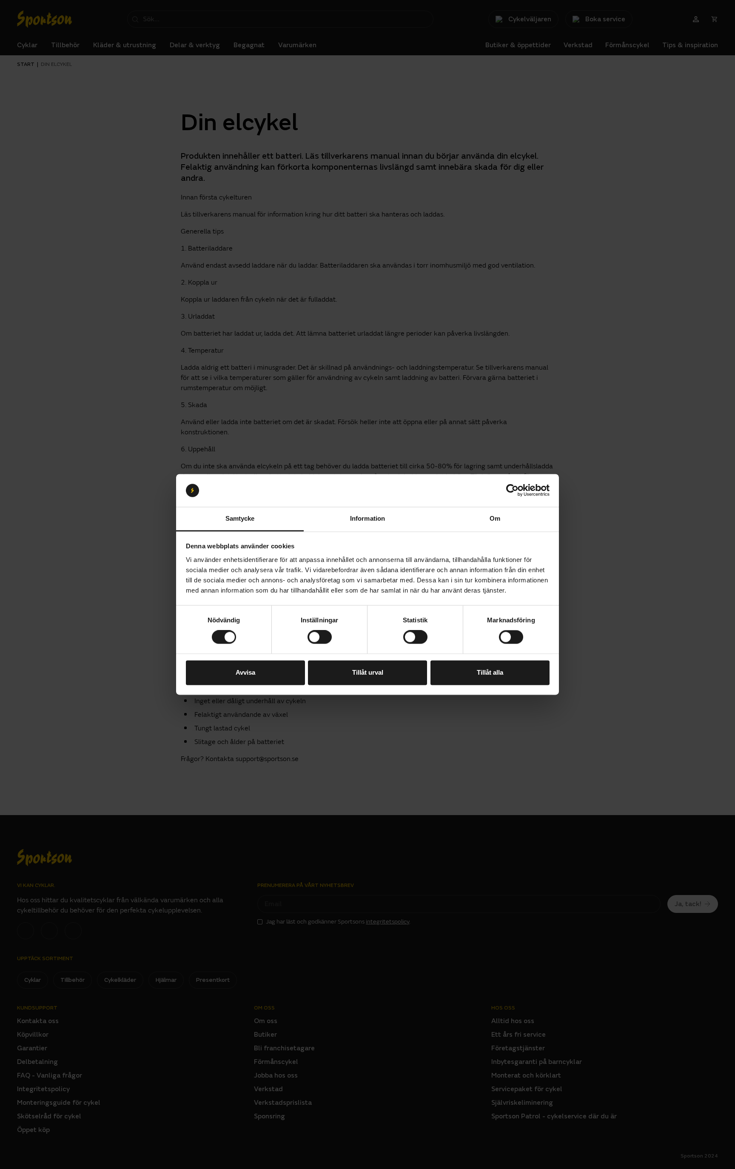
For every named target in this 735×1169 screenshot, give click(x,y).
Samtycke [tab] (240, 518)
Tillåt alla (490, 672)
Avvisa (245, 672)
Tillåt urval (367, 672)
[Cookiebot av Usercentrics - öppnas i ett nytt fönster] (512, 490)
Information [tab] (367, 518)
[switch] (320, 637)
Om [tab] (495, 518)
